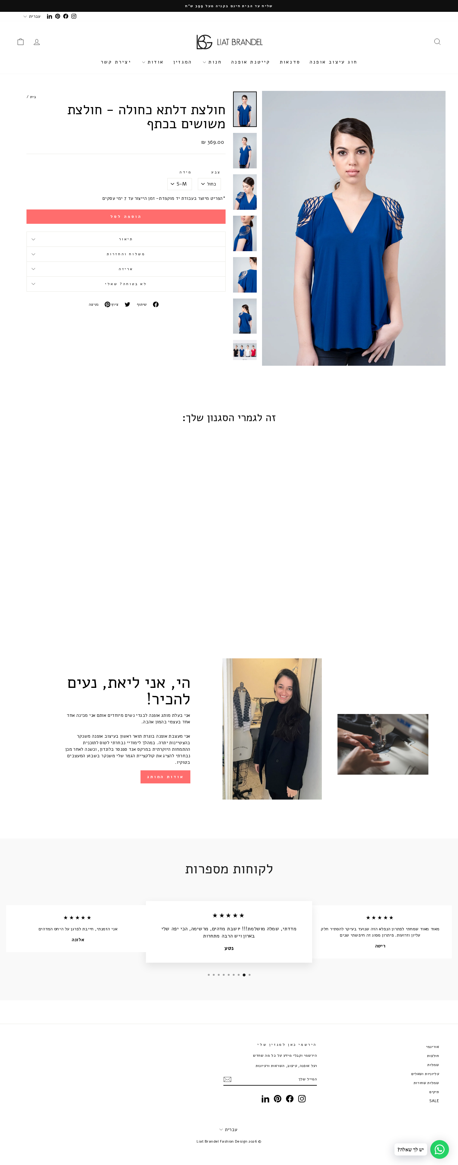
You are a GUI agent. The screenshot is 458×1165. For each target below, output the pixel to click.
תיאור (126, 239)
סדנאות (290, 62)
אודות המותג (165, 777)
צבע (216, 172)
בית (33, 96)
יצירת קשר (116, 62)
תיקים (434, 1091)
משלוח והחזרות (126, 253)
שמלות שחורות (426, 1082)
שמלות (433, 1064)
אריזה (126, 268)
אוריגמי (432, 1046)
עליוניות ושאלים (425, 1073)
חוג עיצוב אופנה (333, 62)
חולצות (433, 1055)
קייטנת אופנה (250, 62)
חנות (214, 62)
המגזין (182, 62)
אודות (154, 62)
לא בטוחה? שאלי (126, 283)
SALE (434, 1100)
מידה (185, 172)
